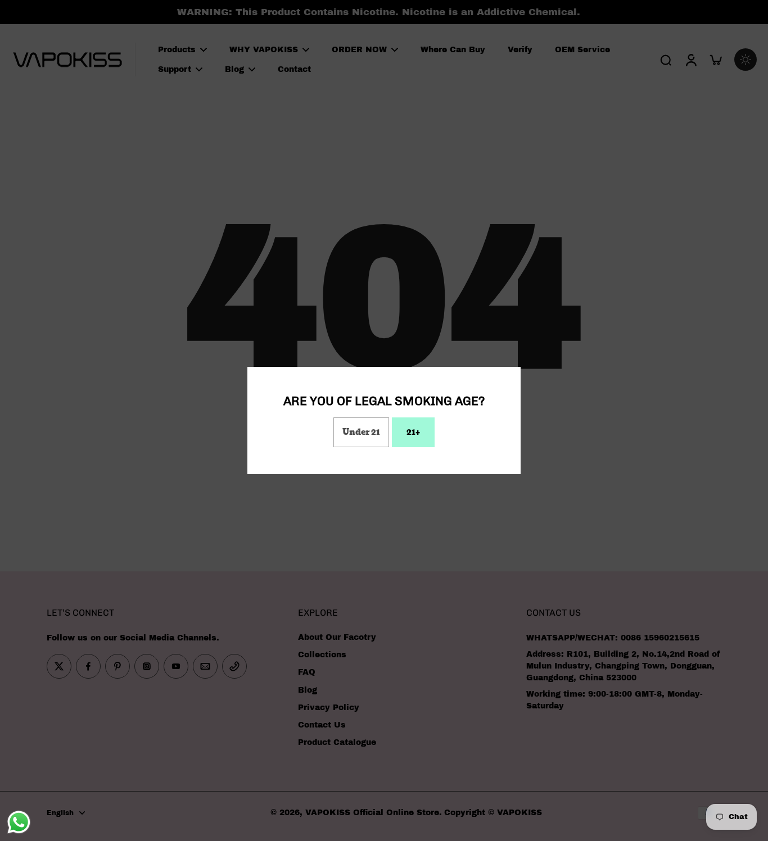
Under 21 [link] (361, 432)
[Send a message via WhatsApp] (19, 822)
